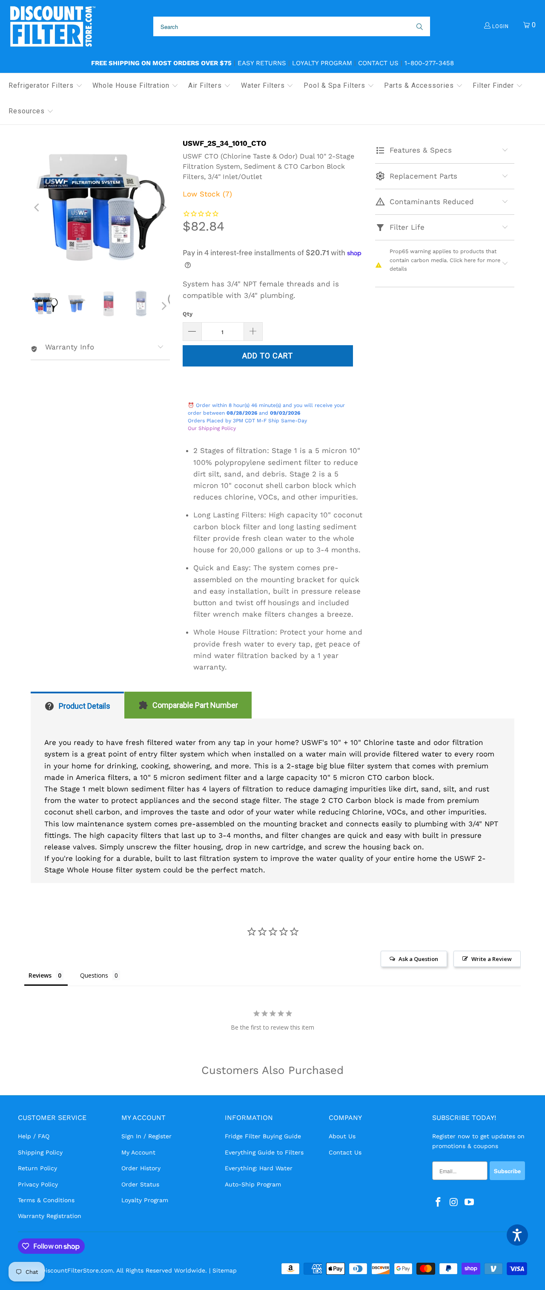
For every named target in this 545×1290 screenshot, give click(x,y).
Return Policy (37, 1168)
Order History (141, 1168)
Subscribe (507, 1171)
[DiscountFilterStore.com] (52, 26)
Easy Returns (262, 63)
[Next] (163, 207)
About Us (342, 1136)
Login (499, 26)
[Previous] (37, 207)
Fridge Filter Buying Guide (263, 1136)
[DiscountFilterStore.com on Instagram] (453, 1202)
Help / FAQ (33, 1136)
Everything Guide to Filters (264, 1152)
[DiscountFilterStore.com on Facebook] (438, 1202)
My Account (138, 1152)
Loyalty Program (322, 63)
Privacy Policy (38, 1184)
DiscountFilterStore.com (77, 1270)
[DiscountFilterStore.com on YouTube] (469, 1202)
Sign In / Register (146, 1136)
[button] (45, 86)
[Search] (419, 26)
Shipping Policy (40, 1152)
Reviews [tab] (40, 975)
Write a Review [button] (491, 959)
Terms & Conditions (46, 1200)
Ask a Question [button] (418, 959)
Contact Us (378, 63)
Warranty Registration (49, 1215)
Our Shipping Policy (212, 428)
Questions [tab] (94, 975)
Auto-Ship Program (253, 1184)
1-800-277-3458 (429, 63)
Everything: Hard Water (259, 1168)
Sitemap (224, 1270)
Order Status (140, 1184)
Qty (187, 314)
